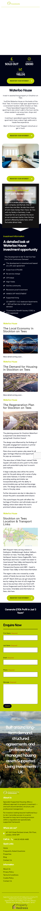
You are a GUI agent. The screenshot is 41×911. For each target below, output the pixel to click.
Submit (7, 706)
